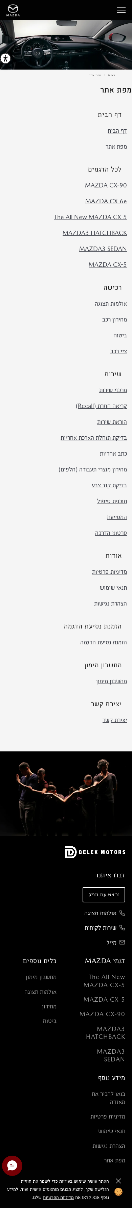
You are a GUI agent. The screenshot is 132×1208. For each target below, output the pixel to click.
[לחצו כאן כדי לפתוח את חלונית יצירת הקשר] (12, 1166)
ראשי (111, 75)
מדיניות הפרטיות (58, 1197)
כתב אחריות (113, 453)
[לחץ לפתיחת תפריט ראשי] (121, 10)
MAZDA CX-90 (106, 185)
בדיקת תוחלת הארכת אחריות (94, 437)
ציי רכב (118, 351)
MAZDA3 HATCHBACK (95, 232)
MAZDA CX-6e (106, 201)
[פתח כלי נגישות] (5, 58)
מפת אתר (95, 75)
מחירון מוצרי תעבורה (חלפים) (93, 469)
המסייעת (117, 516)
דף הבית (117, 130)
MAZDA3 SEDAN (103, 248)
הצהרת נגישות (110, 603)
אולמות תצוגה (111, 303)
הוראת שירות (112, 421)
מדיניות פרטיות (109, 571)
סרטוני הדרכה (111, 532)
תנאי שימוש (113, 587)
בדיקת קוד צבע (109, 485)
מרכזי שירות (113, 389)
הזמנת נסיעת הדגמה (103, 642)
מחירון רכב (114, 319)
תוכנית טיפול (112, 501)
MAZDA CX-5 (108, 264)
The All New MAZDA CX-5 (90, 217)
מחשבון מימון (111, 681)
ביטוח (120, 335)
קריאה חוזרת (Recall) (101, 405)
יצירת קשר (115, 719)
